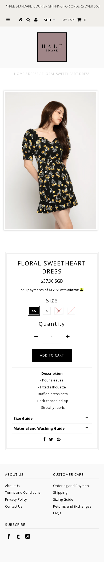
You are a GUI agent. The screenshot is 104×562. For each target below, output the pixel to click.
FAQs (57, 513)
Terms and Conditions (23, 492)
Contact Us (13, 506)
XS (33, 310)
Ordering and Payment (71, 485)
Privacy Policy (16, 499)
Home (19, 74)
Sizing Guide (63, 499)
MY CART (74, 20)
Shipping (60, 492)
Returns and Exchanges (72, 506)
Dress (33, 74)
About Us (12, 485)
